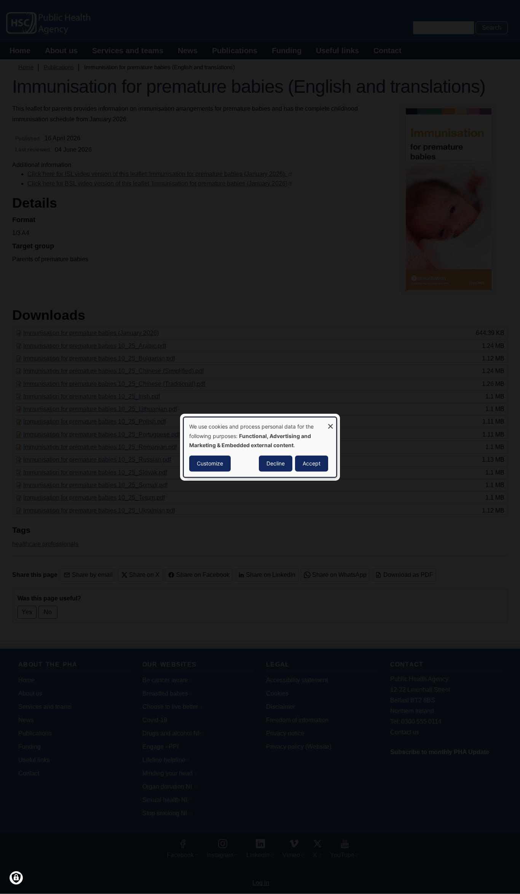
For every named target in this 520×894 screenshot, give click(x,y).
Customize (210, 463)
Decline (275, 463)
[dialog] (260, 446)
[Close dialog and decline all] (330, 422)
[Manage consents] (16, 877)
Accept (312, 463)
